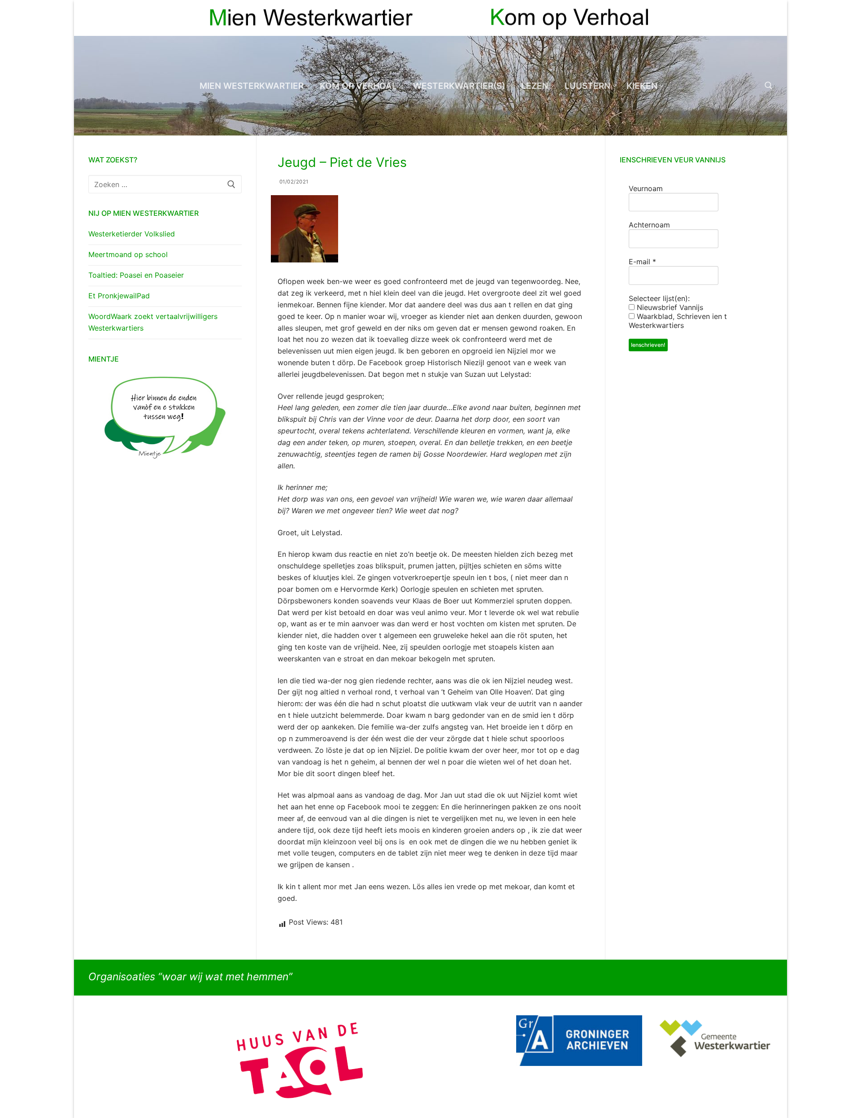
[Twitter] (766, 18)
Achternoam (649, 224)
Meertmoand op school (128, 254)
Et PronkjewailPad (119, 295)
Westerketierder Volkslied (131, 233)
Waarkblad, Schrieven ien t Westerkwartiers (678, 321)
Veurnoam (646, 188)
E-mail (642, 261)
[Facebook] (750, 18)
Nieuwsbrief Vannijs (669, 307)
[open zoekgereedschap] (769, 86)
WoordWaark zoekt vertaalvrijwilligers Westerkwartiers (152, 322)
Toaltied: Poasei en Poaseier (136, 275)
